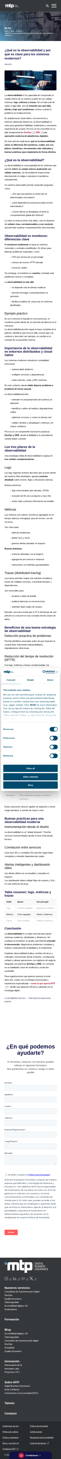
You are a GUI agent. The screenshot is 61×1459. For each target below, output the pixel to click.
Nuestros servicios (17, 1287)
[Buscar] (46, 6)
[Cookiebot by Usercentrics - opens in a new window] (45, 672)
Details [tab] (30, 680)
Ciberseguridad (12, 1302)
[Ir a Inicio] (25, 6)
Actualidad (9, 1347)
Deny (30, 785)
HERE (33, 705)
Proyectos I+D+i (12, 1372)
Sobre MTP (12, 1382)
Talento (9, 1403)
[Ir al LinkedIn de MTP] (16, 1279)
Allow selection (30, 776)
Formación (12, 1319)
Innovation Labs (12, 1368)
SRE (38, 132)
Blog (8, 28)
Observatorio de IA (13, 1365)
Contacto (11, 1413)
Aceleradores (11, 1309)
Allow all (30, 768)
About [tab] (50, 680)
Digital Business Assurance (17, 1386)
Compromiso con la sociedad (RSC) (21, 1393)
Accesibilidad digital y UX (16, 1306)
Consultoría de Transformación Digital (22, 1291)
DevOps (8, 64)
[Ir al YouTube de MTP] (24, 1279)
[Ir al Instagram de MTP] (8, 1279)
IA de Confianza (12, 1389)
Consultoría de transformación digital (21, 1340)
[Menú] (52, 6)
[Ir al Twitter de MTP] (33, 1279)
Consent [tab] (11, 680)
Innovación (12, 1361)
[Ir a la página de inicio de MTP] (30, 1267)
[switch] (54, 738)
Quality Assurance (13, 1299)
